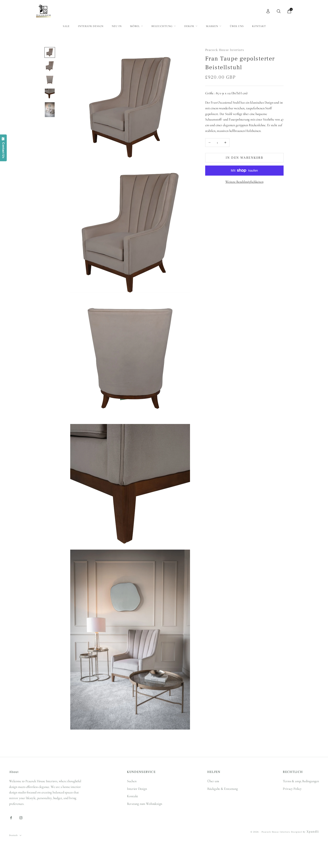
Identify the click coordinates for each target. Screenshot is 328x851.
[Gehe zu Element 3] (49, 79)
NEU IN (117, 26)
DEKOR (189, 26)
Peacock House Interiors (224, 50)
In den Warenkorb (244, 158)
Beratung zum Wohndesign (144, 804)
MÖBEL (135, 26)
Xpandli (313, 832)
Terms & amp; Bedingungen (301, 781)
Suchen (131, 781)
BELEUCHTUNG (162, 26)
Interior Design (90, 26)
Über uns (237, 26)
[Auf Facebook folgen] (11, 818)
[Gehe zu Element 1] (49, 52)
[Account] (268, 11)
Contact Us (3, 149)
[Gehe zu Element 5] (49, 109)
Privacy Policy (292, 789)
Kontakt (259, 26)
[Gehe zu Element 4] (49, 93)
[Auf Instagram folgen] (21, 818)
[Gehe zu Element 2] (49, 66)
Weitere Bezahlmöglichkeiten (244, 182)
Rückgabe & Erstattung (222, 789)
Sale (66, 26)
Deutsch (13, 835)
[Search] (278, 11)
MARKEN (212, 26)
